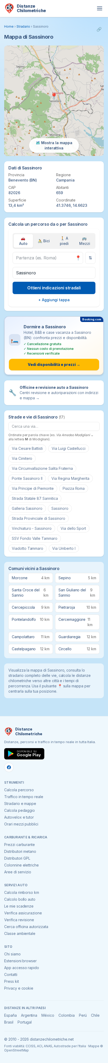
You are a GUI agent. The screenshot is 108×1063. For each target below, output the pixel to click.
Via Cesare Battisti (27, 448)
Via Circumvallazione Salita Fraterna (42, 468)
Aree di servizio (17, 872)
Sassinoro (59, 508)
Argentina (29, 1015)
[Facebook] (9, 767)
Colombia (66, 1015)
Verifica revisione (19, 920)
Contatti (10, 974)
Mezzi (84, 241)
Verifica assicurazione (23, 913)
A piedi (64, 241)
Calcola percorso (19, 790)
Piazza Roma (74, 488)
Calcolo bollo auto (19, 899)
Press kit (11, 981)
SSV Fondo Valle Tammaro (34, 538)
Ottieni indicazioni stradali (54, 287)
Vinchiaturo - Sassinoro (32, 528)
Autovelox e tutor (19, 817)
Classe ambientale (19, 933)
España (10, 1015)
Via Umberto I (63, 548)
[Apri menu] (99, 8)
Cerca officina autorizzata (26, 926)
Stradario (23, 26)
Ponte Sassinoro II (27, 478)
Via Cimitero (22, 458)
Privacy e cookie (18, 988)
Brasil (8, 1022)
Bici (44, 241)
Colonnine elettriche (21, 865)
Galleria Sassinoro (27, 508)
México (47, 1015)
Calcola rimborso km (21, 892)
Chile (95, 1015)
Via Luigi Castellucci (68, 448)
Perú (83, 1015)
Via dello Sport (73, 528)
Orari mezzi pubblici (21, 824)
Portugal (25, 1022)
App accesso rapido (21, 967)
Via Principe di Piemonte (33, 488)
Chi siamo (12, 954)
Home (9, 26)
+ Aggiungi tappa (54, 300)
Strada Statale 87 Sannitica (35, 498)
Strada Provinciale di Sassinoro (38, 518)
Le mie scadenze (19, 906)
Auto (23, 241)
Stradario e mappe (20, 803)
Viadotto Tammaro (27, 548)
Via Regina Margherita (70, 478)
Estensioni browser (20, 961)
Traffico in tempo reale (23, 796)
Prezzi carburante (19, 844)
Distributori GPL (17, 858)
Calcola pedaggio (19, 810)
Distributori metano (20, 851)
